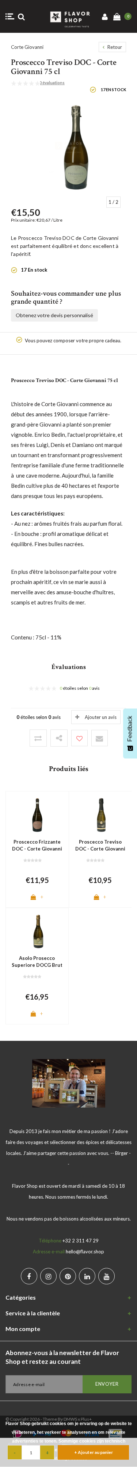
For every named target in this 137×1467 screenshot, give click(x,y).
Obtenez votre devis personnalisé (54, 315)
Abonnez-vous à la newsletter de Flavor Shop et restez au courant (62, 1357)
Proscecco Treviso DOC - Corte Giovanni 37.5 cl (100, 845)
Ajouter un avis (101, 717)
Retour (114, 47)
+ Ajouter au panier (93, 1452)
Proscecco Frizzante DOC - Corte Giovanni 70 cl (37, 845)
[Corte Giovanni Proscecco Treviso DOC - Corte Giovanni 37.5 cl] (100, 814)
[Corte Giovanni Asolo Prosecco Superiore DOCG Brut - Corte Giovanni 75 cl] (37, 931)
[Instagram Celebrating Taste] (48, 1276)
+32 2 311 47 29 (80, 1241)
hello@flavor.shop (85, 1251)
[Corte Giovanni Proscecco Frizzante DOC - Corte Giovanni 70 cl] (37, 814)
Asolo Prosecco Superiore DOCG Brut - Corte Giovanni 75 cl (37, 961)
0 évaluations (52, 82)
